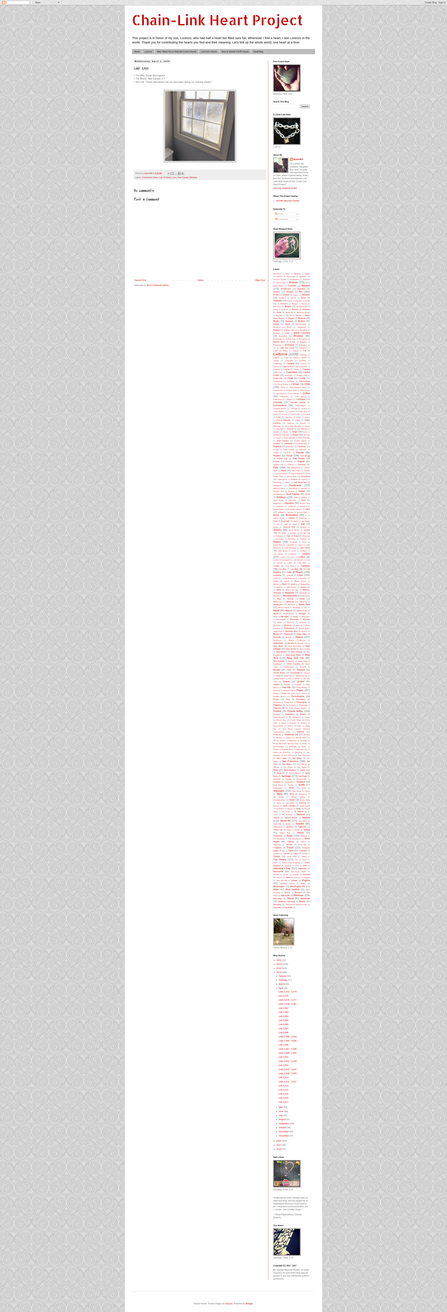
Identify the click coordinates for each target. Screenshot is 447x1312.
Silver (291, 794)
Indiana (292, 518)
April (281, 988)
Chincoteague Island (298, 387)
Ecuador (276, 443)
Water (276, 889)
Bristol (287, 333)
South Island (304, 806)
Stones (306, 817)
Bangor (295, 304)
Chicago (295, 384)
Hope (303, 500)
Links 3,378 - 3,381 (288, 1004)
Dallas (297, 420)
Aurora (293, 298)
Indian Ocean (279, 518)
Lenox (292, 557)
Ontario (286, 681)
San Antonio (289, 755)
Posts (280, 214)
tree (283, 851)
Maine (284, 584)
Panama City (288, 690)
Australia (277, 300)
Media (302, 599)
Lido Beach (298, 560)
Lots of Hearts (165, 177)
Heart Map (258, 51)
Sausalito (277, 779)
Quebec (293, 723)
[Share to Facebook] (179, 173)
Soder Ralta (305, 800)
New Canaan (183, 177)
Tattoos (300, 832)
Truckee (276, 854)
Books (276, 321)
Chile (307, 384)
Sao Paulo (302, 776)
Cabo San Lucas (287, 348)
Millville (295, 617)
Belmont (295, 309)
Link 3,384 (283, 1016)
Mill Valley (285, 616)
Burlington (303, 345)
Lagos (300, 545)
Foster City (282, 458)
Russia (276, 749)
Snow (292, 800)
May (281, 1107)
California (280, 354)
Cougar (284, 414)
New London (305, 649)
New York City (295, 658)
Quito (299, 726)
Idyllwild (281, 512)
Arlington (290, 292)
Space (290, 809)
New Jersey (291, 649)
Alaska (307, 274)
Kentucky (280, 539)
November (284, 1131)
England (277, 446)
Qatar (284, 723)
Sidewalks (278, 790)
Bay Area (277, 306)
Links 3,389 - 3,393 (288, 1036)
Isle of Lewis (282, 524)
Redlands (277, 735)
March (282, 984)
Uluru (275, 863)
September (284, 1123)
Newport (291, 661)
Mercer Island (283, 608)
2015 (279, 972)
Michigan (302, 614)
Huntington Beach (294, 509)
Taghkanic (302, 827)
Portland (277, 711)
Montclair (276, 625)
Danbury (290, 423)
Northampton (289, 667)
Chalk (290, 378)
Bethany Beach (303, 312)
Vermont (306, 874)
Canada (290, 363)
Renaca (307, 735)
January (283, 976)
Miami (275, 614)
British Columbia (302, 333)
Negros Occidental (296, 640)
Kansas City (305, 533)
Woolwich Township (286, 901)
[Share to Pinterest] (182, 173)
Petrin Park (289, 702)
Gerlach (290, 465)
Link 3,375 (283, 996)
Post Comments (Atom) (158, 285)
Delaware (277, 426)
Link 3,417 (283, 1102)
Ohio (278, 676)
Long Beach (290, 566)
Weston (287, 892)
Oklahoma (288, 676)
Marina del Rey (291, 590)
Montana (290, 622)
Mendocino (278, 604)
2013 (279, 964)
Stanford (301, 814)
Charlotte (290, 381)
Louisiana (277, 575)
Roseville (292, 746)
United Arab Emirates (291, 863)
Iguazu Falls (302, 512)
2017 (279, 1145)
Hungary (303, 506)
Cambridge (277, 364)
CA (274, 348)
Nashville (277, 637)
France (276, 461)
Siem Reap (297, 791)
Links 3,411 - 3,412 (287, 1081)
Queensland (278, 726)
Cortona (291, 411)
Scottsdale (288, 782)
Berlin (279, 312)
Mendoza (291, 605)
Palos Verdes (301, 687)
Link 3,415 (283, 1094)
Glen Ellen (296, 471)
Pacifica (287, 685)
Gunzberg (277, 482)
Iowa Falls (285, 521)
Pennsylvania (297, 696)
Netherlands (278, 643)
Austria (289, 301)
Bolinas (301, 318)
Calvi (286, 358)
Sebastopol (278, 788)
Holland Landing (300, 497)
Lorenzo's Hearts (209, 51)
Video (288, 877)
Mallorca (279, 587)
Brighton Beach (290, 330)
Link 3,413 (283, 1085)
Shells (291, 788)
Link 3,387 (283, 1028)
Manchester (291, 587)
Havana (291, 491)
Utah (305, 865)
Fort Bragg (305, 456)
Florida (300, 452)
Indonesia (303, 518)
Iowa (275, 521)
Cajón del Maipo (280, 351)
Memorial (290, 602)
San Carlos (282, 758)
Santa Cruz (305, 770)
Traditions (277, 848)
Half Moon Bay (300, 482)
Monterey (288, 625)
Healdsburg (278, 494)
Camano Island (299, 358)
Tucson (286, 853)
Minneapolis (281, 619)
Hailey (287, 482)
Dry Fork (306, 435)
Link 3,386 (283, 1024)
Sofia (279, 803)
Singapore (302, 794)
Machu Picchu (300, 581)
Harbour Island (279, 488)
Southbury (280, 809)
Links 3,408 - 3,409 (288, 1073)
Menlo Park (304, 604)
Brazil (287, 324)
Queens (304, 723)
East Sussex (283, 441)
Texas (289, 835)
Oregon (300, 681)
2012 (279, 960)
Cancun (303, 364)
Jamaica (303, 527)
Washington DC (297, 886)
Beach (288, 306)
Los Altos (283, 569)
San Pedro (288, 767)
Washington (279, 886)
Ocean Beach (279, 673)
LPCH (275, 578)
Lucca (276, 581)
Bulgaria (303, 342)
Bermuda (289, 312)
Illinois (276, 515)
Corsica (304, 408)
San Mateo (287, 764)
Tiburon (291, 842)
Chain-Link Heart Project (217, 20)
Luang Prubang (288, 578)
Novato (276, 670)
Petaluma (277, 702)
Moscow (299, 625)
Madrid (276, 584)
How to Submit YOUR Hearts (235, 51)
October (283, 1127)
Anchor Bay (281, 283)
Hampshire (277, 485)
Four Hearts (299, 458)
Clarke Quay (305, 390)
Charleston (277, 381)
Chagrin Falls (301, 375)
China (282, 387)
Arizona (276, 292)
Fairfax (276, 449)
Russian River (287, 749)
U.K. (296, 860)
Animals (293, 282)
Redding (300, 732)
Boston (301, 321)
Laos (294, 551)
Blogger (249, 1303)
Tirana (303, 842)
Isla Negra (306, 521)
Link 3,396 (283, 1045)
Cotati (275, 414)
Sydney (289, 827)
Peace (304, 693)
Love (174, 177)
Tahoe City (278, 830)
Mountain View (291, 631)
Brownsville (277, 339)
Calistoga (303, 355)
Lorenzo (148, 51)
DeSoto (276, 432)
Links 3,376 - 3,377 (288, 1000)
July (281, 1115)
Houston (289, 503)
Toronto (289, 845)
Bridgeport (302, 327)
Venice (285, 874)
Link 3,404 (283, 1065)
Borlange (289, 321)
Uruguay (288, 866)
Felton (275, 453)
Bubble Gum (291, 339)
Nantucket (288, 634)
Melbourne (277, 602)
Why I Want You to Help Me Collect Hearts (176, 51)
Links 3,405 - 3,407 (288, 1069)
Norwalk (303, 667)
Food (289, 455)
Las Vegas (278, 554)
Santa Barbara (290, 770)
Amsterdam (294, 279)
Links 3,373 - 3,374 (288, 992)
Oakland (301, 670)
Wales (303, 884)
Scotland (277, 782)
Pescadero (301, 699)
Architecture (286, 289)
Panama (276, 690)
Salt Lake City (301, 749)
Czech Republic (284, 420)
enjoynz (229, 1303)
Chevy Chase (282, 384)
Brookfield (283, 336)
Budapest (303, 339)
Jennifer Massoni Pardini (287, 201)
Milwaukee (306, 617)
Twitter (304, 856)
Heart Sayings (293, 494)
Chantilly (302, 378)
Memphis (303, 602)
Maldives (294, 584)
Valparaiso (302, 868)
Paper (300, 690)
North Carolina (293, 664)
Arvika (276, 295)
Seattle (301, 785)
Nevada (290, 643)
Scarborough (301, 779)
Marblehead (305, 587)
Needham (277, 640)
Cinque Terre (291, 390)
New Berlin (278, 646)
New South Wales (293, 655)
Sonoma (302, 803)
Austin (303, 298)
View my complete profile (285, 188)
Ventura (296, 874)
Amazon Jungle (279, 279)
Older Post (260, 280)
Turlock (276, 856)
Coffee (306, 393)
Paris (284, 693)
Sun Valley (302, 821)
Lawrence (292, 554)
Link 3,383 (283, 1012)
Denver (290, 429)
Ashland (286, 295)
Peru (288, 699)
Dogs (294, 432)
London (276, 566)
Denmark (279, 429)
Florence (287, 453)
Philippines (277, 705)
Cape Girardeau (300, 367)
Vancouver (278, 871)
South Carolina (289, 806)
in (306, 515)
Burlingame (289, 345)
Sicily (304, 788)
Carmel (286, 369)
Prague (303, 714)
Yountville (288, 907)
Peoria (276, 699)
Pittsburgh (303, 705)
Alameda (297, 274)
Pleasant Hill (278, 708)
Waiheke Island (287, 884)
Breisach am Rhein (282, 327)
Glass (155, 177)
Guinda (304, 479)
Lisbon (290, 563)
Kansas (293, 533)
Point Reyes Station (298, 708)
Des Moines (302, 429)
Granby (307, 471)
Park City (294, 693)
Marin (278, 590)
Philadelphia (302, 702)
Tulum (295, 853)
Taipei (288, 830)
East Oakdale (289, 438)
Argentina (301, 289)
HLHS (307, 494)
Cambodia (289, 361)
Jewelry (277, 529)
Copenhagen (300, 405)
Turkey (304, 854)
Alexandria (291, 276)
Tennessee (278, 836)
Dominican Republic (281, 435)
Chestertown (304, 381)
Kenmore (306, 536)
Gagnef (301, 461)
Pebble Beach (279, 696)
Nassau (288, 637)
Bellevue (284, 309)
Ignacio (290, 512)
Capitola (276, 369)
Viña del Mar (281, 880)
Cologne (289, 399)
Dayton (303, 423)
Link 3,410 (283, 1077)
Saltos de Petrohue (281, 752)
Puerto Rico (281, 720)
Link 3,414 (283, 1090)
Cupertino (288, 417)
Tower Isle (302, 845)
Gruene (294, 479)
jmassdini (298, 159)
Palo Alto (286, 687)
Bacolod (299, 301)
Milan (275, 617)
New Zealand (278, 661)
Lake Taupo (283, 551)
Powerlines (289, 714)
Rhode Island (301, 738)
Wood (290, 898)
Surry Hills (277, 824)
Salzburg (298, 752)
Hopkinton (277, 503)
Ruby (304, 746)
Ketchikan (292, 539)
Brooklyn (298, 335)
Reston (289, 738)
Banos (304, 304)
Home (137, 51)
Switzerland (278, 827)
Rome (304, 744)
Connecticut (147, 177)
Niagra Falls (302, 661)
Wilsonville (285, 895)
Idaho (307, 509)
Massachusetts (290, 596)
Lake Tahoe (305, 548)
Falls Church (288, 449)
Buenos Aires (279, 342)
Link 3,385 (283, 1020)
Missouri (306, 619)
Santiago (286, 776)
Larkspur (303, 551)
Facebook (301, 446)
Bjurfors (299, 315)
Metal (276, 610)
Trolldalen (303, 851)
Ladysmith (290, 545)
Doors (295, 435)
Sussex (288, 824)
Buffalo (293, 342)
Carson (296, 369)
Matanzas (306, 596)
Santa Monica (295, 773)
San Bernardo (304, 755)
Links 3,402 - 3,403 (288, 1061)
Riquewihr (293, 741)
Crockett (306, 414)
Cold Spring (300, 397)
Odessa (307, 673)
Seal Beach (278, 785)
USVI (297, 866)
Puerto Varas (295, 720)
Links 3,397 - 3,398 (288, 1049)
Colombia (300, 399)
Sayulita (288, 779)
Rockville (303, 741)
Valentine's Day (281, 868)
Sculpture (300, 782)
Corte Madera (278, 411)
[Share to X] (176, 173)
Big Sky (279, 315)
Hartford (304, 488)
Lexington (286, 560)
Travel (290, 847)
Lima (308, 560)
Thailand (303, 836)
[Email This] (169, 173)
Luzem (286, 581)
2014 (279, 968)
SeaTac (291, 785)
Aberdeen (277, 274)
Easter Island (300, 441)
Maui (279, 599)
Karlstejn (279, 536)
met (305, 608)
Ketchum (303, 539)
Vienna (297, 877)
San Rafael (302, 767)
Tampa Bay (284, 833)
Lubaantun (302, 578)
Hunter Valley (278, 509)
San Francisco (290, 761)
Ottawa (276, 684)
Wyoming (277, 904)
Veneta (276, 874)
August (282, 1119)
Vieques (306, 877)
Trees (291, 850)
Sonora (276, 806)
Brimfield (303, 330)
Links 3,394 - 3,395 (288, 1041)
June (281, 1111)
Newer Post (140, 280)
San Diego (297, 758)
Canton (276, 367)
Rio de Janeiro (279, 741)
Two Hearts (279, 859)
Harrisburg (293, 488)
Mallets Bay (305, 584)
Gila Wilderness (293, 468)
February (283, 980)
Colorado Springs (298, 402)
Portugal (276, 714)
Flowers (277, 456)
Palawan (298, 685)
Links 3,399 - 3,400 (288, 1053)
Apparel (305, 285)
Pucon (307, 717)
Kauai (296, 536)
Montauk (302, 622)
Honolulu (292, 500)
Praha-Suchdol (279, 717)
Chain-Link (277, 378)
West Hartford (292, 889)
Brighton (276, 330)
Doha (305, 432)
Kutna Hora (278, 545)
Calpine (276, 358)
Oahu (289, 670)
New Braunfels (294, 646)
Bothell (276, 324)
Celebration (291, 372)
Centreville (288, 375)
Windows (193, 177)
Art (300, 291)
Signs (279, 793)
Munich (304, 631)
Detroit (285, 432)
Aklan (287, 274)
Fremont (289, 462)
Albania (279, 276)
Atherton (306, 295)
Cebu (280, 372)
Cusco (307, 417)
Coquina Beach (279, 408)
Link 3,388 (283, 1032)
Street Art (285, 820)
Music (276, 634)
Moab (279, 622)
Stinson (276, 818)
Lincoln (280, 563)
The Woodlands (294, 839)
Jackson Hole (289, 527)
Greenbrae (305, 476)
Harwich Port (278, 491)
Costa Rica (302, 411)
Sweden (299, 823)
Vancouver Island (298, 872)
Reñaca (279, 738)
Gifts (275, 467)
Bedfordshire (302, 306)
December (284, 1136)
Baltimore (284, 304)
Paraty (276, 693)
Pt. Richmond (295, 717)
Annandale (291, 286)
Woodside (305, 898)
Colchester (284, 397)
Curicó (298, 417)
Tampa (306, 830)
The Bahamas (279, 839)
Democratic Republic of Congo (297, 426)
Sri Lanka (286, 812)
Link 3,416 (283, 1098)
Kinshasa (293, 542)
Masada (276, 596)
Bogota (291, 318)
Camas (276, 361)
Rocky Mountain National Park (286, 744)
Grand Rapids (296, 473)
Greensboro (282, 479)
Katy (288, 536)
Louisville (289, 575)
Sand (275, 770)
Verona (279, 877)
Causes (306, 369)
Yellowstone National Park (296, 905)
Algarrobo (303, 276)
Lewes (276, 560)
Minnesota (294, 619)
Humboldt (292, 506)
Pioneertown (291, 705)
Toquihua (277, 845)
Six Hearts (278, 797)
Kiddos (277, 541)
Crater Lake (295, 414)
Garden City (278, 465)
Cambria (302, 361)
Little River (302, 563)
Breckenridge (301, 324)
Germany (302, 464)
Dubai (278, 438)
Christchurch (278, 390)
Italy (303, 524)
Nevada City (302, 643)
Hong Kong (278, 500)
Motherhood (289, 628)
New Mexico (281, 652)
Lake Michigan (290, 548)
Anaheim (306, 279)
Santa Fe (281, 773)
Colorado (277, 402)
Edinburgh (288, 443)
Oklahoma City (301, 676)
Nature (299, 637)
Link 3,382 (283, 1008)
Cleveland (280, 393)
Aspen (295, 295)
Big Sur (289, 315)
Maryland (289, 593)
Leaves (306, 553)
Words (302, 901)
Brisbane (276, 333)
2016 (279, 1141)
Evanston (290, 447)
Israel (294, 524)
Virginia (306, 880)
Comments (282, 219)
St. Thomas (287, 815)
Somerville (290, 803)
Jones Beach (294, 530)
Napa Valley (302, 634)
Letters (302, 557)
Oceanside (295, 673)
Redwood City (291, 734)
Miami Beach (288, 614)
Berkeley (306, 309)
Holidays (281, 497)
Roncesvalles (278, 746)
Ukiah (304, 860)
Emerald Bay (302, 444)
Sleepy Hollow (298, 797)
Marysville (303, 593)
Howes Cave (305, 503)
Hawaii (301, 491)
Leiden (283, 557)
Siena (307, 791)
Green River (292, 476)
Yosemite (277, 907)
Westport (298, 892)
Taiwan (297, 830)
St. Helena (298, 812)
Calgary (295, 351)
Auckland (282, 298)
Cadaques (303, 348)
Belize (275, 309)
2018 (279, 1149)
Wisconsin (277, 898)
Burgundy (277, 345)
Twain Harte (292, 856)
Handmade (295, 485)
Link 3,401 (283, 1057)
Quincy (290, 726)
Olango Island (279, 679)
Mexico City (302, 611)
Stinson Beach (290, 818)
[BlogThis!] (172, 173)
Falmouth (302, 449)
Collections (277, 399)
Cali (304, 351)
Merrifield (296, 608)
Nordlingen (277, 664)
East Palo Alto (304, 438)
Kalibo (283, 533)
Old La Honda (294, 679)
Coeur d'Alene (293, 393)
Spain (298, 809)
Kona (304, 542)
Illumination (291, 515)
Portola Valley (295, 711)
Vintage (294, 880)
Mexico (288, 610)
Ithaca (275, 527)
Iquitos (295, 521)
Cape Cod (286, 366)
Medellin (290, 599)
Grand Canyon (282, 473)
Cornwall (293, 408)
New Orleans (296, 652)
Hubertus (280, 506)
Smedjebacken (279, 800)
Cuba (278, 417)
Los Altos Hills (297, 569)
